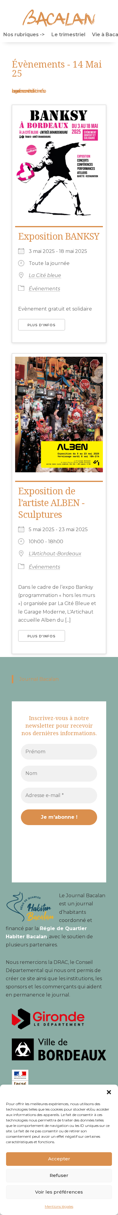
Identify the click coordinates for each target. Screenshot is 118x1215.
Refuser (59, 1175)
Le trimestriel (68, 35)
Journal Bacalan (39, 679)
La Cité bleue (45, 275)
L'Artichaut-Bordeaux (55, 553)
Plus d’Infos (42, 325)
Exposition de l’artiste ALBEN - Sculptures (51, 503)
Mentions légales (59, 1206)
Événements (44, 289)
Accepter (59, 1159)
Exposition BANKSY (58, 236)
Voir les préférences (59, 1192)
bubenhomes (28, 91)
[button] (109, 1092)
